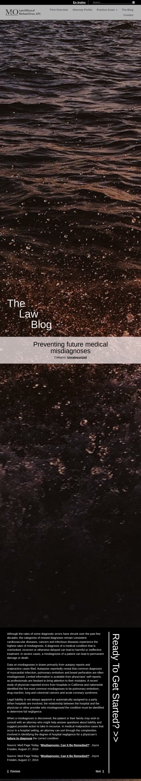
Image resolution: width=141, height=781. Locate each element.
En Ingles (79, 2)
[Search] (133, 2)
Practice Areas (106, 9)
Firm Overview (59, 9)
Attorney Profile (82, 9)
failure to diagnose (19, 738)
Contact (128, 15)
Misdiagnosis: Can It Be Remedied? (65, 745)
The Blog (127, 9)
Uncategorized (77, 357)
